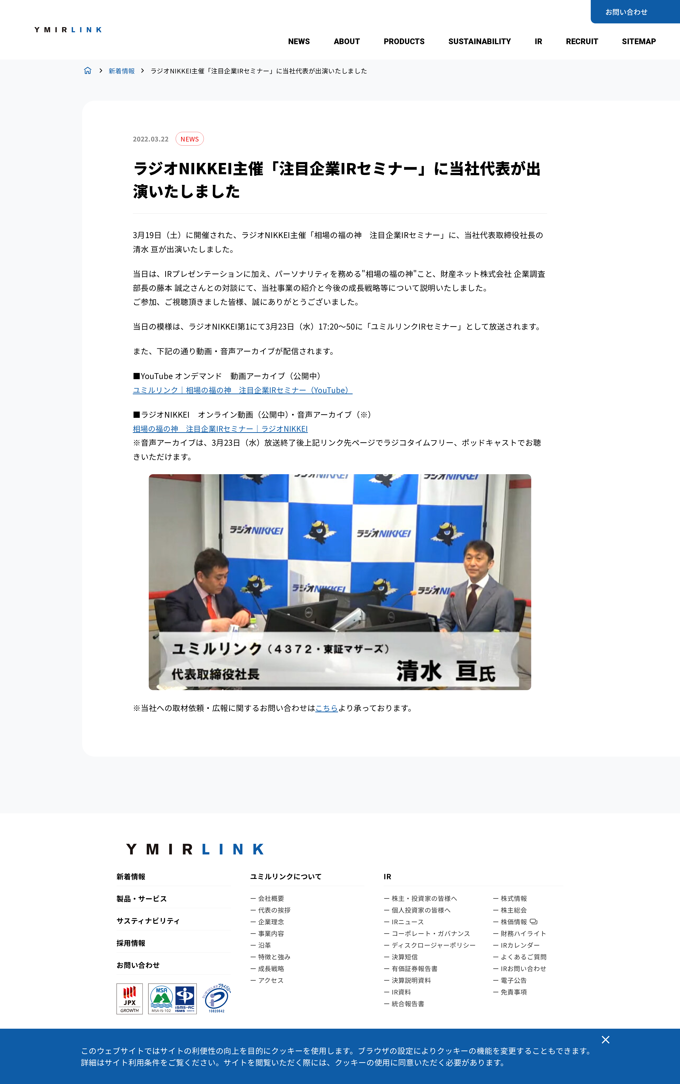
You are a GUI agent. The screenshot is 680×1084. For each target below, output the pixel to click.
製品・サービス (142, 898)
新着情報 (122, 70)
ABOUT (347, 41)
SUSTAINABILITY (480, 41)
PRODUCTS (404, 41)
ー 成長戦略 (267, 968)
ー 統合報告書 (404, 1003)
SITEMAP (639, 41)
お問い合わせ (626, 12)
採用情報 (131, 942)
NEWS (299, 41)
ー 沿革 (260, 945)
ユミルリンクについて (286, 877)
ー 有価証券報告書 (411, 968)
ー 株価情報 (510, 921)
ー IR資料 (397, 991)
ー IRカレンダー (516, 945)
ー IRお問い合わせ (520, 968)
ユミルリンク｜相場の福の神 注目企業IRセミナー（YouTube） (243, 389)
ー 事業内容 (267, 933)
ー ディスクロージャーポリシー (430, 945)
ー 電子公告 (510, 980)
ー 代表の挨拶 (270, 910)
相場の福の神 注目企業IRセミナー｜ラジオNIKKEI (220, 428)
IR (538, 41)
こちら (326, 707)
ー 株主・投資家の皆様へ (420, 898)
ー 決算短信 (401, 956)
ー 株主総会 (510, 910)
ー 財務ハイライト (520, 933)
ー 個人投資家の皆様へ (417, 910)
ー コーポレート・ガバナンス (427, 933)
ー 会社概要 (267, 898)
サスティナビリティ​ (149, 920)
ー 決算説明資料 (407, 980)
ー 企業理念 (267, 921)
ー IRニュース (404, 921)
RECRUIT (582, 41)
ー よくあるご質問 (520, 956)
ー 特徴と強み (270, 956)
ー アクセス (267, 980)
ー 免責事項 (510, 991)
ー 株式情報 (510, 898)
